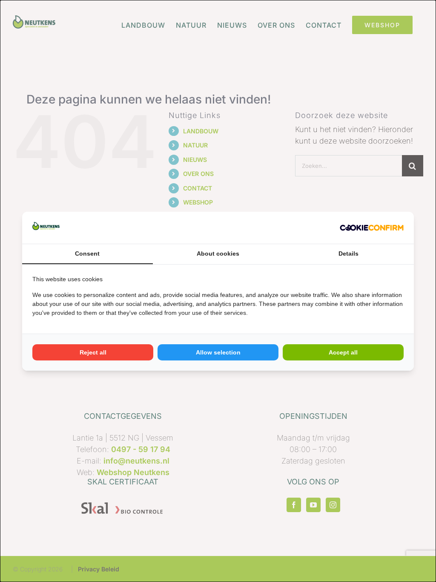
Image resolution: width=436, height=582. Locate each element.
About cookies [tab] (218, 253)
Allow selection (218, 352)
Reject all (93, 352)
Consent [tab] (87, 253)
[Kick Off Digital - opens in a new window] (372, 227)
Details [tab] (348, 253)
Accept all (343, 352)
